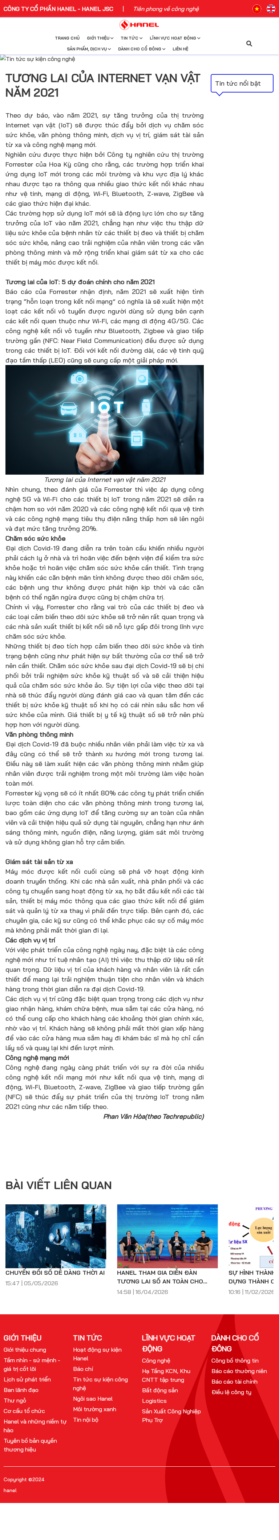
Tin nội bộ (85, 1419)
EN (271, 8)
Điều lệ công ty (231, 1392)
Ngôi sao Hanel (93, 1398)
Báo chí (83, 1368)
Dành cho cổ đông (140, 49)
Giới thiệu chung (25, 1349)
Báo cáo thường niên (239, 1371)
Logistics (154, 1400)
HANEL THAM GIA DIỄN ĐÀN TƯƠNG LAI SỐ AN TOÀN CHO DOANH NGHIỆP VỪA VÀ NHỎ (48, 1277)
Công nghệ (156, 1360)
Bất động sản (160, 1390)
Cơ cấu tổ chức (24, 1410)
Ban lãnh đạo (21, 1389)
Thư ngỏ (15, 1400)
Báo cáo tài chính (234, 1381)
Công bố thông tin (235, 1360)
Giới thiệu (98, 38)
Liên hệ (180, 49)
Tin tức (130, 38)
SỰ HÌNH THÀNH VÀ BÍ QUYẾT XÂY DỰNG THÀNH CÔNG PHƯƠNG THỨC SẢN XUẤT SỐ (166, 1277)
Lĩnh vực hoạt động (173, 38)
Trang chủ (67, 38)
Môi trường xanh (94, 1409)
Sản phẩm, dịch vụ (87, 49)
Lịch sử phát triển (27, 1379)
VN (256, 8)
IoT (43, 174)
